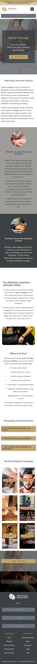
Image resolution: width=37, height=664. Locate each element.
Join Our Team (9, 653)
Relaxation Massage (27, 480)
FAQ (27, 653)
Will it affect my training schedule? (17, 438)
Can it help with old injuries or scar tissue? (16, 429)
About (28, 641)
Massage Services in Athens (10, 535)
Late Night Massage (10, 480)
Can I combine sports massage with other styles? (16, 448)
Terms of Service (9, 645)
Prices (9, 638)
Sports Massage (27, 536)
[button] (32, 9)
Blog (27, 649)
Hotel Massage (27, 508)
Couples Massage (9, 508)
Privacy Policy (9, 649)
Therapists (27, 645)
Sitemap (9, 641)
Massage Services (28, 638)
